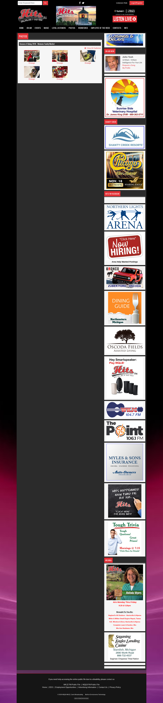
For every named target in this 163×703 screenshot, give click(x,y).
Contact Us (103, 687)
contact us (110, 679)
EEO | (51, 687)
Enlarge (32, 63)
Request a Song (128, 65)
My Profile (126, 68)
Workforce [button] (83, 27)
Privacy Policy (115, 687)
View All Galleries (94, 48)
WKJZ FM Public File (72, 685)
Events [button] (38, 27)
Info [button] (126, 27)
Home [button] (21, 27)
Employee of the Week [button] (100, 27)
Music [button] (46, 27)
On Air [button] (29, 27)
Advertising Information (87, 687)
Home (44, 687)
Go (45, 3)
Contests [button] (117, 27)
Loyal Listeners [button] (59, 27)
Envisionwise (94, 694)
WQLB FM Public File (91, 685)
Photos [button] (72, 27)
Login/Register (136, 3)
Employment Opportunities (65, 687)
